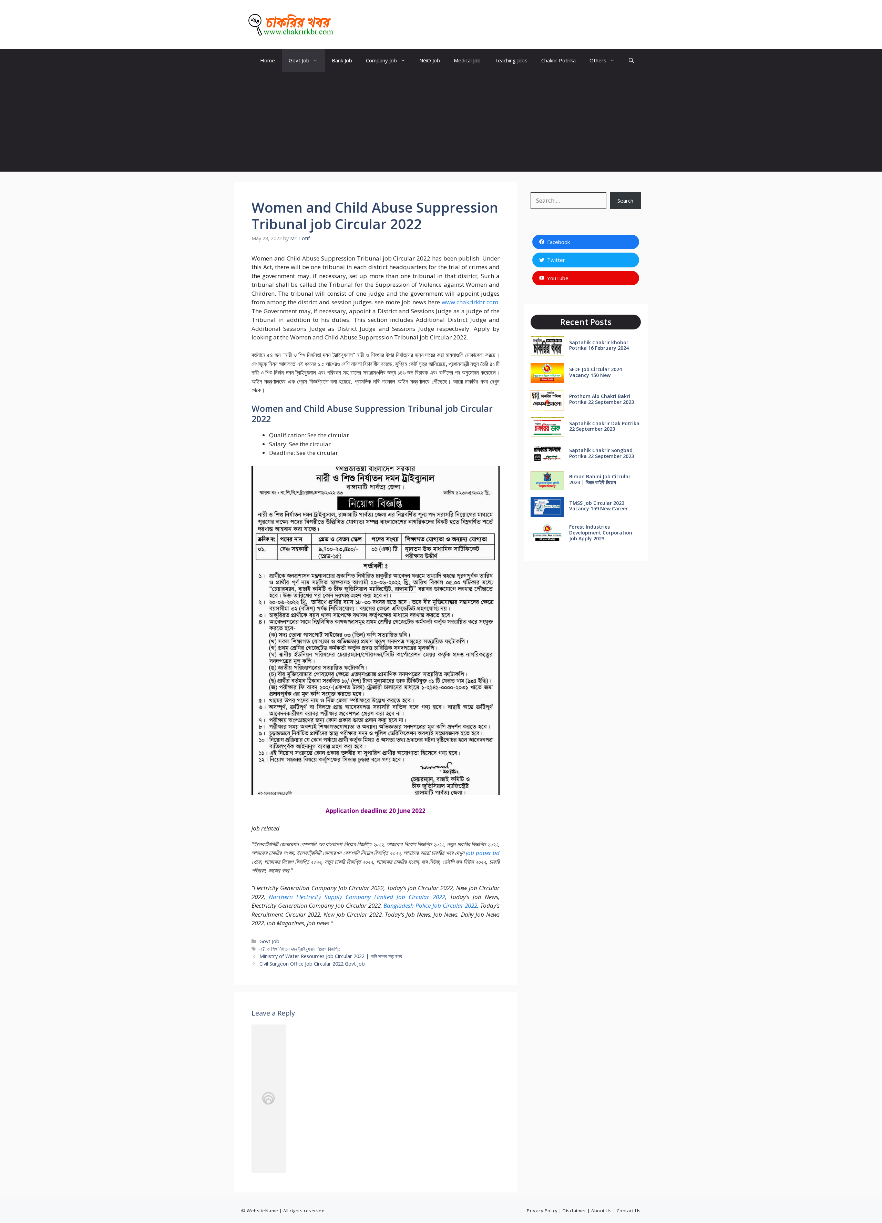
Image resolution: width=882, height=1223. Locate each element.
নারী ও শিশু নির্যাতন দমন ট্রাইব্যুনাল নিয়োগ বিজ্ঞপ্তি (299, 949)
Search (625, 200)
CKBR (351, 25)
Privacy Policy (542, 1210)
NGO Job (429, 60)
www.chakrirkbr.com (470, 302)
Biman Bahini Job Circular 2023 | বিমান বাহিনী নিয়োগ (599, 479)
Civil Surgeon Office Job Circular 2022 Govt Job (312, 963)
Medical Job (467, 60)
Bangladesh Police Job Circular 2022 (430, 905)
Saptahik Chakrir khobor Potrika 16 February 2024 (599, 345)
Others (597, 60)
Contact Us (629, 1210)
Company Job (381, 60)
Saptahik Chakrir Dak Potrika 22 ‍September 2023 (604, 426)
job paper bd (483, 853)
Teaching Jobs (510, 60)
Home (267, 60)
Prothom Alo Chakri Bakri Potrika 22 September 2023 (601, 399)
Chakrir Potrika (558, 60)
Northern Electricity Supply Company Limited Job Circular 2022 (357, 897)
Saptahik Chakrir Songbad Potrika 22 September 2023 (601, 453)
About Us (601, 1210)
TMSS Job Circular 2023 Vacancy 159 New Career (598, 506)
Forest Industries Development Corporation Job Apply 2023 (600, 532)
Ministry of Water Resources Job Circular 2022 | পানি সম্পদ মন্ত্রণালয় (330, 956)
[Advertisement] (441, 123)
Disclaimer (574, 1210)
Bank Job (342, 60)
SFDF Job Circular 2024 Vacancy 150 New (595, 372)
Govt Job (299, 60)
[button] (631, 60)
